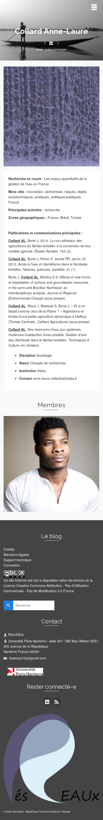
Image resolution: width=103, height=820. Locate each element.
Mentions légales (16, 554)
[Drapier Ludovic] (58, 43)
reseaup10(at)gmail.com (27, 658)
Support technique (17, 559)
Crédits (9, 549)
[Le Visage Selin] (45, 43)
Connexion (12, 565)
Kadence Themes (60, 811)
